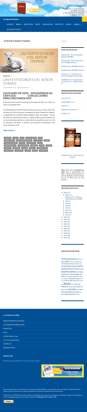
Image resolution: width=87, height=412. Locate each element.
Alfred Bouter (24, 87)
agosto (68, 195)
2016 (67, 238)
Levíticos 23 (38, 140)
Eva (77, 272)
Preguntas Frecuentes (68, 110)
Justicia (73, 284)
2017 (67, 235)
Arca (71, 262)
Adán (63, 262)
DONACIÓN (7, 328)
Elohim (81, 269)
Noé (74, 287)
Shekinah (16, 148)
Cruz (22, 138)
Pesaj (40, 143)
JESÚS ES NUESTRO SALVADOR (13, 321)
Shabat (49, 145)
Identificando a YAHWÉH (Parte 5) (72, 70)
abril (67, 208)
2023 (67, 222)
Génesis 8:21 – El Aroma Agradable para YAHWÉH (72, 56)
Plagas (77, 289)
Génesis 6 (72, 278)
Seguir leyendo (9, 130)
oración (78, 287)
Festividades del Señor (24, 140)
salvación (69, 292)
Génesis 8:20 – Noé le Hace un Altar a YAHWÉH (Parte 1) (72, 61)
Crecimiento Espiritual (70, 266)
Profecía (64, 113)
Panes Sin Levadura (11, 143)
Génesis (63, 106)
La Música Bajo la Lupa (10, 336)
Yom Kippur (43, 150)
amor (67, 261)
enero (68, 215)
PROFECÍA (59, 24)
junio (67, 203)
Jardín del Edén (68, 280)
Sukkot (32, 148)
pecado (72, 289)
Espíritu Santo (9, 140)
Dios (40, 138)
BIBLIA (18, 24)
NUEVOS (10, 24)
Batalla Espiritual (69, 264)
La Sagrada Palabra (11, 19)
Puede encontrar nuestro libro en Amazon (72, 156)
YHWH (35, 150)
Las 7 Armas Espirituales (11, 340)
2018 (67, 233)
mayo (68, 205)
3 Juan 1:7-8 (52, 397)
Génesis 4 (66, 278)
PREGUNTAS (47, 24)
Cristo (16, 138)
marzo (68, 210)
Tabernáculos (42, 148)
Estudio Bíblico (66, 102)
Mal (79, 284)
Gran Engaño (69, 276)
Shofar (24, 148)
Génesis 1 (76, 276)
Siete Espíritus (70, 294)
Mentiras (64, 287)
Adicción (80, 259)
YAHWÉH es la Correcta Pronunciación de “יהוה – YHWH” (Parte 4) (72, 81)
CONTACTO (7, 344)
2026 (67, 192)
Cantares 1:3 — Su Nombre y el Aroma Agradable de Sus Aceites (72, 75)
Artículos (6, 76)
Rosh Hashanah (24, 145)
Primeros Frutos (10, 145)
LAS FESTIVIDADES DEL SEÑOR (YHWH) (28, 81)
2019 (67, 231)
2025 (67, 217)
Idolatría (79, 278)
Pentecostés (31, 143)
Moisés (47, 140)
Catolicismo (78, 264)
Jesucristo (76, 280)
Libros (77, 24)
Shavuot (8, 148)
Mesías (70, 286)
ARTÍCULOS (28, 24)
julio (67, 201)
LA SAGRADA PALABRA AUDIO (14, 325)
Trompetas (19, 150)
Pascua (22, 143)
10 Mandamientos (69, 259)
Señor (42, 145)
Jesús (37, 24)
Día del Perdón (31, 138)
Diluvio (71, 269)
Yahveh (28, 150)
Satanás (76, 292)
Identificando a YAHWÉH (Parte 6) (72, 66)
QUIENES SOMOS (13, 29)
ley (76, 284)
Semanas (34, 145)
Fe (69, 274)
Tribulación (9, 150)
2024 (67, 219)
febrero (68, 212)
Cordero (8, 138)
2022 (67, 224)
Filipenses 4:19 (42, 397)
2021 (67, 226)
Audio (68, 24)
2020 (67, 228)
